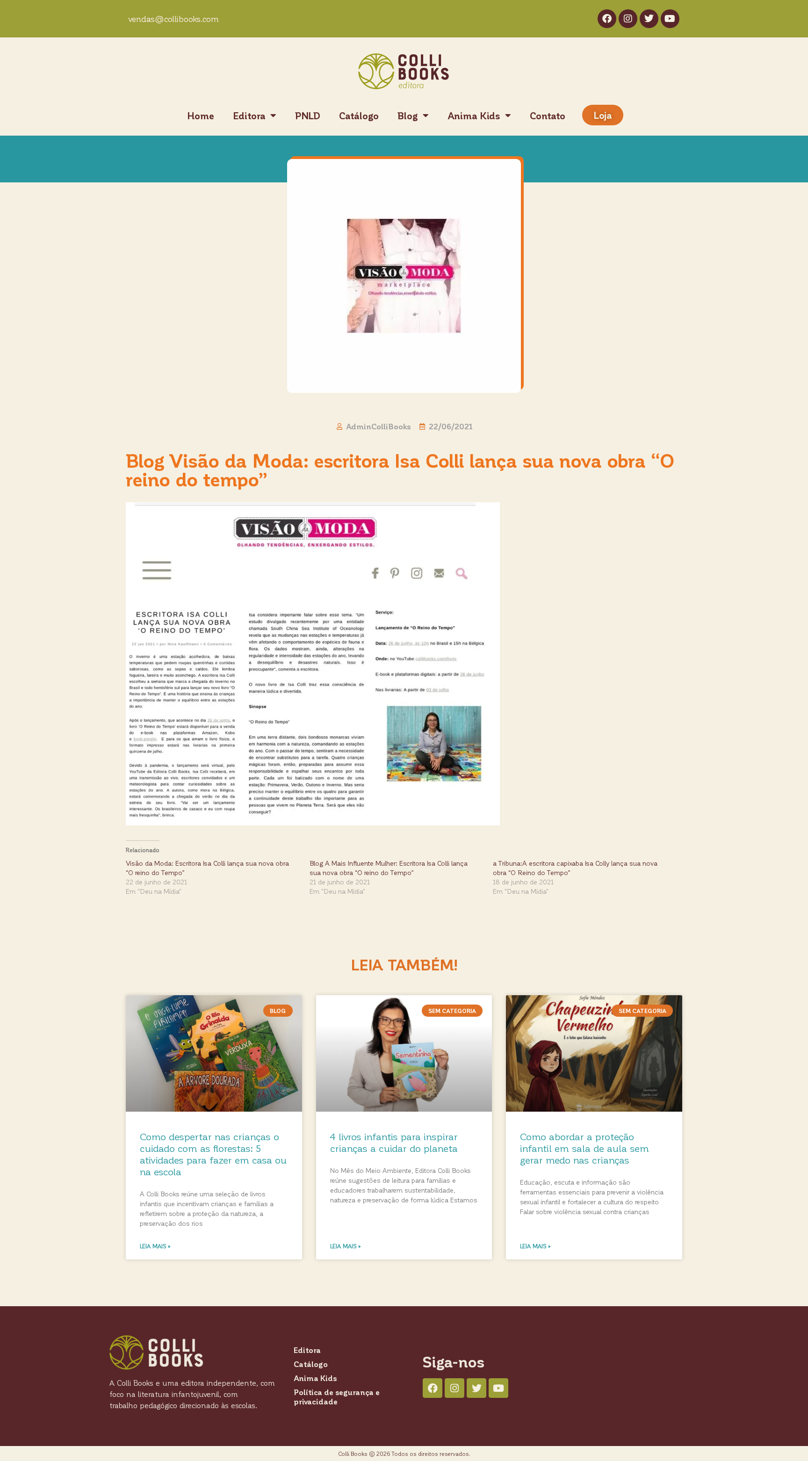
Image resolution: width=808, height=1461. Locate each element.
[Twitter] (649, 18)
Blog (407, 115)
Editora (249, 115)
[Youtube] (670, 18)
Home (200, 115)
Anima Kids (473, 115)
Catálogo (359, 115)
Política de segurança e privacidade (337, 1397)
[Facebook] (607, 18)
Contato (547, 115)
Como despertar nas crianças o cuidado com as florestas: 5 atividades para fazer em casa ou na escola (213, 1154)
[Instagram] (628, 18)
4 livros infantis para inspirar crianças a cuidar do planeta (394, 1142)
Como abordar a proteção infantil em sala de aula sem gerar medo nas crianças (584, 1147)
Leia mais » (155, 1246)
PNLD (307, 115)
